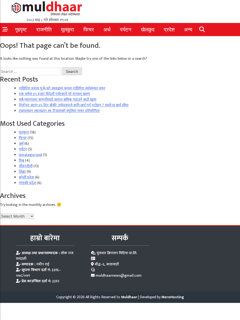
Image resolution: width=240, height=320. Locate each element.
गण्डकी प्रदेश (27, 183)
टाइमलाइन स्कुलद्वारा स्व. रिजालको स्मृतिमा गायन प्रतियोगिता (59, 111)
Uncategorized (30, 155)
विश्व (21, 160)
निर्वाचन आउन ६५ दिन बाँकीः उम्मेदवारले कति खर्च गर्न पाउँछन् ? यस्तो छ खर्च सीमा (73, 105)
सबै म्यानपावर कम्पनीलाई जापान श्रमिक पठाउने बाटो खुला (57, 100)
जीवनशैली (26, 166)
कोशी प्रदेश (26, 177)
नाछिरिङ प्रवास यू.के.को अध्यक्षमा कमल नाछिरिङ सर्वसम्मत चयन (62, 88)
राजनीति (44, 30)
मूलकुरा (67, 30)
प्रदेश (169, 30)
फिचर (88, 30)
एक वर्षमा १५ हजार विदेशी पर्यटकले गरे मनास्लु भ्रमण (54, 94)
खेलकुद (147, 30)
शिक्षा (22, 172)
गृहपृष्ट (21, 30)
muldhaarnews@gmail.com (119, 275)
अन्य (188, 30)
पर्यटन (125, 30)
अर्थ (107, 30)
